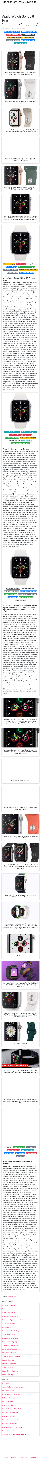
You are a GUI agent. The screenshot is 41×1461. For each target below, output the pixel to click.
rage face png (28, 435)
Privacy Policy (23, 1457)
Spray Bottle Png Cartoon (10, 1338)
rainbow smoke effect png (28, 438)
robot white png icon (13, 1150)
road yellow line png (27, 1150)
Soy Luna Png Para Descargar (11, 1349)
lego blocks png (13, 597)
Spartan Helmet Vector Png (10, 1331)
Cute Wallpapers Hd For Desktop (12, 1427)
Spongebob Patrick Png (9, 1353)
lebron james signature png (28, 591)
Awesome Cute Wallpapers (10, 1412)
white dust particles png (14, 34)
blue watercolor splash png (26, 267)
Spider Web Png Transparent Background (14, 1320)
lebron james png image (11, 591)
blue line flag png (12, 272)
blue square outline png (27, 272)
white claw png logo (21, 43)
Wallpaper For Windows (9, 1423)
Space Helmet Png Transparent (11, 1356)
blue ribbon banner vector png (28, 270)
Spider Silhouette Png (8, 1323)
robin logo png (20, 1156)
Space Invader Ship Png (9, 1342)
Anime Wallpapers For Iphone (11, 1394)
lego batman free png (28, 589)
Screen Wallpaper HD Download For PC (14, 1434)
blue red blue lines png (10, 270)
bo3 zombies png (11, 267)
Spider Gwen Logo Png (9, 1334)
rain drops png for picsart (28, 432)
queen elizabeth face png (12, 432)
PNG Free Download (8, 1398)
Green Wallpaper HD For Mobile (12, 1409)
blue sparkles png (32, 264)
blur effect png (20, 264)
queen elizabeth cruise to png (20, 443)
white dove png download (29, 32)
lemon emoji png (20, 600)
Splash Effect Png (7, 1375)
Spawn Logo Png (7, 1367)
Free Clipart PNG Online (9, 1405)
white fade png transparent (12, 32)
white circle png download (15, 37)
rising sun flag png (19, 1147)
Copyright (34, 1457)
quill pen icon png (14, 440)
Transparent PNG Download (20, 1)
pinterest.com (12, 1296)
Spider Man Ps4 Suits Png (10, 1371)
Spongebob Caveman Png (10, 1345)
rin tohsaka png (31, 1147)
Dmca (6, 1457)
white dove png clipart (28, 40)
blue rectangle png (9, 264)
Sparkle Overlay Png (8, 1312)
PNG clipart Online (7, 1402)
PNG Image (5, 1383)
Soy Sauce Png (7, 1327)
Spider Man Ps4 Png (8, 1305)
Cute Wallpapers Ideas (9, 1416)
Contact (13, 1457)
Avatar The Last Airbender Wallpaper (13, 1387)
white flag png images (13, 40)
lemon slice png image (26, 597)
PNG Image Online (8, 1391)
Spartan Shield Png (8, 1360)
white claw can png (28, 34)
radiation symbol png (15, 435)
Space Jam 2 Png (7, 1309)
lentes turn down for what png (27, 594)
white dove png (29, 37)
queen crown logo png (12, 438)
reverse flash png (31, 1153)
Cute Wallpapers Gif (8, 1431)
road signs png (20, 1153)
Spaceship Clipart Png (9, 1364)
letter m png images (11, 594)
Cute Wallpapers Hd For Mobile (11, 1420)
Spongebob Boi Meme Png (10, 1316)
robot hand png (9, 1153)
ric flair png (8, 1147)
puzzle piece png (27, 440)
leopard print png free (13, 589)
